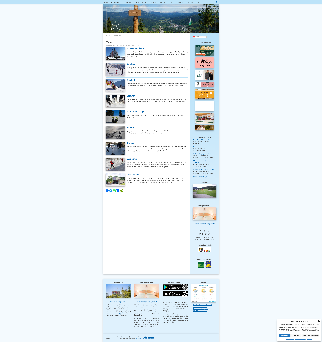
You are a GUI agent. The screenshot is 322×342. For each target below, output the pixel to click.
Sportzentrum (133, 174)
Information (190, 2)
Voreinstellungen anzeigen (311, 335)
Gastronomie (128, 2)
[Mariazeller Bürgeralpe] (201, 269)
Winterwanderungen (136, 111)
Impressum (309, 339)
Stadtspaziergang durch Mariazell (203, 154)
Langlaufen (132, 159)
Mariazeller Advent (135, 48)
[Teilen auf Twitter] (110, 192)
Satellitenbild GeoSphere (200, 309)
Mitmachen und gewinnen (118, 302)
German (197, 36)
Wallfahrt (153, 2)
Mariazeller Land (141, 2)
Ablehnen (296, 335)
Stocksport (132, 143)
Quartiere (117, 2)
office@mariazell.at (149, 337)
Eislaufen (131, 96)
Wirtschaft (179, 2)
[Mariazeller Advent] (208, 269)
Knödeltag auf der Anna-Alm (202, 140)
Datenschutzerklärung (300, 339)
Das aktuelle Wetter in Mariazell (202, 305)
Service (200, 2)
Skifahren (131, 64)
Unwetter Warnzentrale (200, 307)
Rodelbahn (132, 80)
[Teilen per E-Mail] (117, 192)
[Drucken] (121, 192)
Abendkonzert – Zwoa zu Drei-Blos (203, 170)
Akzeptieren (284, 335)
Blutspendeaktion (198, 147)
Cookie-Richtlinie (290, 339)
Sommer (162, 2)
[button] (318, 321)
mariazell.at (108, 2)
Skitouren (131, 127)
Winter (170, 2)
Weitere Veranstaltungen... (201, 177)
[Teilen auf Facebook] (107, 192)
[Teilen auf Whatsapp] (114, 192)
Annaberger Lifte (119, 313)
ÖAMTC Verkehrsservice (200, 311)
